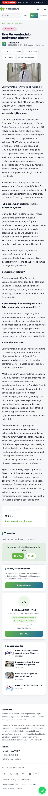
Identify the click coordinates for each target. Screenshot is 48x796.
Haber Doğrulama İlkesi (11, 784)
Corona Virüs (17, 24)
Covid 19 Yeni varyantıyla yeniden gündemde (26, 675)
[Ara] (18, 15)
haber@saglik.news (11, 759)
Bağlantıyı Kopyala (28, 57)
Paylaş (18, 51)
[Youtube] (23, 773)
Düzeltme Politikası (29, 784)
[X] (10, 773)
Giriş (25, 15)
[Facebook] (4, 773)
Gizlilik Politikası (8, 789)
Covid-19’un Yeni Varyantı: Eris (28, 685)
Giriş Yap (18, 556)
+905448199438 (10, 755)
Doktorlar (5, 779)
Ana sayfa (6, 24)
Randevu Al (24, 634)
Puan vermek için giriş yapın (19, 521)
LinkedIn (10, 57)
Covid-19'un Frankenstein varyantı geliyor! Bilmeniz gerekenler (26, 651)
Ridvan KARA (13, 43)
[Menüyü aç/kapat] (45, 9)
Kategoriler (15, 779)
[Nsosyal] (36, 773)
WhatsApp (32, 51)
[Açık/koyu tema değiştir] (38, 9)
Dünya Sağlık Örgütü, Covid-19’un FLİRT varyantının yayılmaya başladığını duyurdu (28, 663)
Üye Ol (34, 15)
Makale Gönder (24, 585)
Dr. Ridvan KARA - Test (24, 610)
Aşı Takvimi (26, 779)
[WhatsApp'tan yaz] (42, 790)
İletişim (43, 15)
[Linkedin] (29, 773)
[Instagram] (17, 773)
